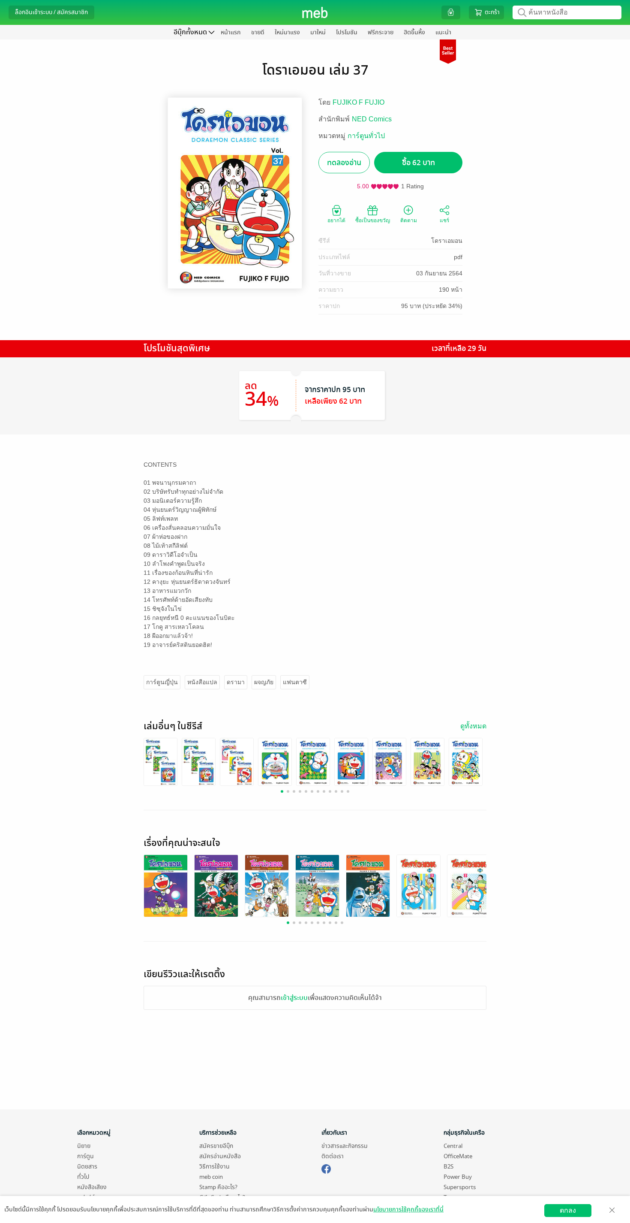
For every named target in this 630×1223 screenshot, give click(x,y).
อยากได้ (336, 220)
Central (453, 1146)
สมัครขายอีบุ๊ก (216, 1146)
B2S (448, 1166)
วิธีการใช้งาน (214, 1166)
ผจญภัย (263, 682)
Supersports (460, 1187)
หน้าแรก (231, 32)
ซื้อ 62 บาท (418, 163)
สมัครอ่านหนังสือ (220, 1156)
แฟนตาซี (295, 682)
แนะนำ (443, 32)
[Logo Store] (315, 12)
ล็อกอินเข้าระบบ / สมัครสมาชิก (51, 12)
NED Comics (372, 119)
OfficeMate (458, 1156)
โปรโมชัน (346, 32)
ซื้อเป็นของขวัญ (372, 220)
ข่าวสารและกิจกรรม (344, 1146)
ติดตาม (408, 220)
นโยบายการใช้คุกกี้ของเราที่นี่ (408, 1209)
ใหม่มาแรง (287, 32)
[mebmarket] (326, 1168)
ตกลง (568, 1210)
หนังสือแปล (202, 682)
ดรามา (236, 682)
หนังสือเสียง (92, 1187)
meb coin (211, 1176)
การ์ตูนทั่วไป (366, 135)
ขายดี (257, 32)
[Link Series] (160, 761)
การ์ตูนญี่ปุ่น (162, 682)
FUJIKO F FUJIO (358, 102)
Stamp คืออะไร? (218, 1187)
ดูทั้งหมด (473, 726)
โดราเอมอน (446, 240)
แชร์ (444, 220)
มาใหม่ (318, 32)
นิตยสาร (87, 1166)
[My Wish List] (451, 12)
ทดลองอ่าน (344, 163)
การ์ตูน (85, 1156)
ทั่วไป (83, 1176)
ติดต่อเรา (332, 1156)
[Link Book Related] (165, 885)
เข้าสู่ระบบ (294, 998)
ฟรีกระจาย (380, 32)
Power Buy (458, 1176)
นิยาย (83, 1146)
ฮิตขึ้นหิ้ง (414, 32)
